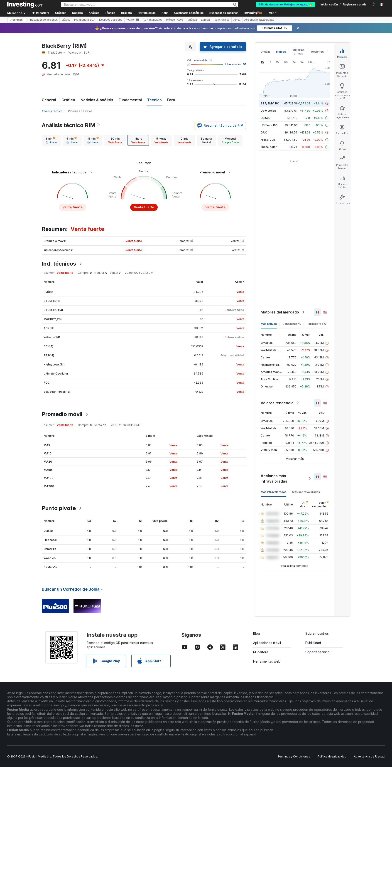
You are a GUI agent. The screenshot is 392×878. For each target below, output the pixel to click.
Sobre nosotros (317, 633)
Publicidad (313, 643)
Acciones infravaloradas (259, 19)
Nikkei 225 (268, 139)
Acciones (16, 19)
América (192, 19)
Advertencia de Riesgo (369, 756)
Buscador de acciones (223, 13)
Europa (205, 19)
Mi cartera (260, 652)
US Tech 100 (269, 125)
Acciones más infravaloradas (274, 478)
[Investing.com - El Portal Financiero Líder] (25, 4)
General (49, 100)
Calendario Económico (188, 13)
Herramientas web (266, 661)
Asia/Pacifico (222, 19)
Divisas (265, 51)
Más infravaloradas (273, 492)
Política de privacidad (332, 756)
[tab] (51, 140)
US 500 (265, 118)
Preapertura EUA (84, 19)
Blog (256, 633)
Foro (171, 100)
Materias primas (298, 51)
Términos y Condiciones (293, 756)
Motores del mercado (280, 312)
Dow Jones (268, 110)
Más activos (269, 324)
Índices (281, 51)
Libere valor (233, 64)
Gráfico (68, 100)
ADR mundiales (152, 19)
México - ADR (174, 19)
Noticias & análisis (97, 100)
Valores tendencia (277, 403)
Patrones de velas (80, 111)
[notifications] (373, 4)
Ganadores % (291, 324)
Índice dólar (269, 147)
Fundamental (130, 100)
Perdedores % (316, 324)
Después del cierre (110, 19)
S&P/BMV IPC (270, 103)
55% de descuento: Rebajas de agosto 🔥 (285, 4)
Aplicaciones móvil (267, 643)
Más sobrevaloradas (306, 492)
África (236, 19)
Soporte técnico (317, 652)
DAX (264, 132)
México (65, 19)
